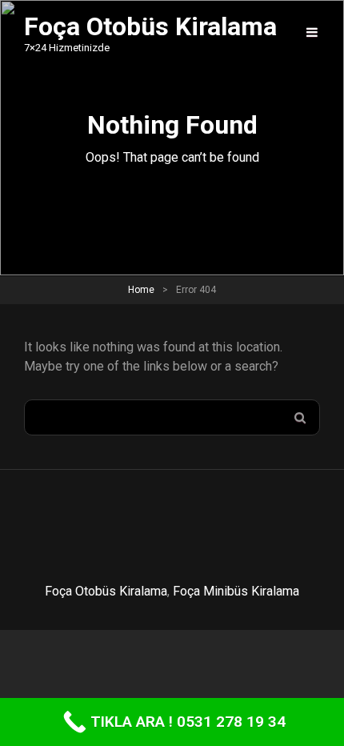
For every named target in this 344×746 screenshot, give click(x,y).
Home (141, 289)
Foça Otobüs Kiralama (106, 591)
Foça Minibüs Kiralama (236, 591)
